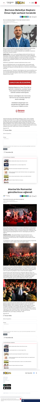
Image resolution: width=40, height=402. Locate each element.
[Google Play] (20, 385)
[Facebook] (34, 373)
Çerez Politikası (5, 378)
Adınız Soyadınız (7, 133)
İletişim (4, 382)
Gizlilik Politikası (5, 377)
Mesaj (4, 137)
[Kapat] (20, 399)
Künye (4, 381)
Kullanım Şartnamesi (6, 380)
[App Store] (20, 388)
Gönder (5, 149)
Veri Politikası (5, 379)
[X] (36, 373)
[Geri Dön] (4, 3)
